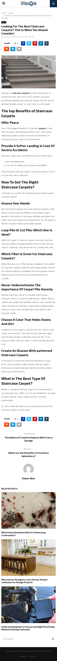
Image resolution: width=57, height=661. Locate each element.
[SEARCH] (53, 639)
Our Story (32, 657)
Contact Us (23, 657)
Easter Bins (7, 37)
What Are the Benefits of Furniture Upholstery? (28, 454)
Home (4, 22)
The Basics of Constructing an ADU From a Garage (28, 439)
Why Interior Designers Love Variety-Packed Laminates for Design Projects (24, 581)
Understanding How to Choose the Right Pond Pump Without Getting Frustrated (28, 628)
